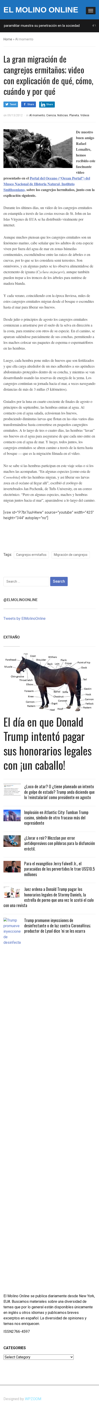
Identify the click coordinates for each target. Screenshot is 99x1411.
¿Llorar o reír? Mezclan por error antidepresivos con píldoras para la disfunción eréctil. (59, 843)
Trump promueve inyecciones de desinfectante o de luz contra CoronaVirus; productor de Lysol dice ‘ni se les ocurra (57, 925)
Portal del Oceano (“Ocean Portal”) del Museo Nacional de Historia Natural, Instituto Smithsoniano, (46, 183)
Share (30, 104)
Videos (84, 115)
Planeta (74, 115)
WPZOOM (33, 1399)
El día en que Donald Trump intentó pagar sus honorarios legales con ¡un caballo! (47, 743)
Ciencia (51, 115)
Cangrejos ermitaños (31, 555)
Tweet (13, 104)
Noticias (62, 115)
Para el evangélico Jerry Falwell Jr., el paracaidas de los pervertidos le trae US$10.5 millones (59, 868)
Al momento (37, 115)
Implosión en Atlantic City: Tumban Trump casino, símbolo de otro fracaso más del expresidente (56, 817)
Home (7, 39)
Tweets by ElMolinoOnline (24, 618)
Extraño (11, 637)
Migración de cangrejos (70, 555)
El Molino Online (40, 9)
